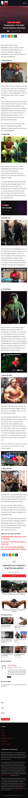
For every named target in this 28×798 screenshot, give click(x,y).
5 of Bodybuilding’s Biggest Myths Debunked (7, 655)
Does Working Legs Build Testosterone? (20, 655)
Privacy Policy (4, 741)
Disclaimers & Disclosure (6, 738)
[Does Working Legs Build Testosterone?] (21, 649)
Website (3, 713)
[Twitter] (5, 36)
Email (2, 708)
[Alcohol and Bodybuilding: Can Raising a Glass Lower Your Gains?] (7, 634)
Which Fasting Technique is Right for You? (20, 627)
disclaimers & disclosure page (16, 789)
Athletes (13, 22)
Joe (9, 31)
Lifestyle (9, 22)
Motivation (18, 22)
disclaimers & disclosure (5, 775)
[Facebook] (2, 36)
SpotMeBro (22, 795)
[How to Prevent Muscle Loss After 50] (21, 634)
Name (2, 702)
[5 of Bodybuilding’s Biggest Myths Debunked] (7, 649)
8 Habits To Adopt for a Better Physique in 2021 (6, 626)
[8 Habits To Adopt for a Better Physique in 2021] (7, 620)
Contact (3, 733)
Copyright (3, 735)
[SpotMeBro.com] (4, 3)
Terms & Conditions (5, 744)
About (2, 730)
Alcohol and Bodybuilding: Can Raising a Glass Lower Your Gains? (6, 641)
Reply (9, 677)
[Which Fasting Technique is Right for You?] (21, 621)
